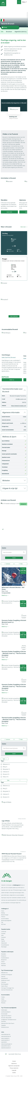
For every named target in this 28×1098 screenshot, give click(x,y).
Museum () (6, 774)
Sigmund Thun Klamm (6, 1015)
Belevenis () (6, 764)
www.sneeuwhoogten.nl (6, 1044)
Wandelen (3, 954)
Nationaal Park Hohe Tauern (7, 1023)
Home (2, 911)
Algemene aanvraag (21, 31)
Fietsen (3, 961)
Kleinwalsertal (4, 978)
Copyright (14, 1070)
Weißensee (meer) (5, 980)
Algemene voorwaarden (14, 1065)
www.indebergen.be (5, 1034)
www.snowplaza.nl (5, 1038)
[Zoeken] (19, 2)
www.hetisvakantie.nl (6, 1047)
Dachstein (3, 1021)
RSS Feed (3, 924)
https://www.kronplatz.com (18, 405)
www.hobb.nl (4, 1042)
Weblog (3, 913)
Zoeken (14, 557)
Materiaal (3, 965)
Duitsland (3, 937)
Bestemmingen (4, 914)
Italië (2, 935)
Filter (21, 563)
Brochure (9, 31)
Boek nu (4, 595)
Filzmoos (3, 976)
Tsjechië (3, 941)
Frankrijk (3, 933)
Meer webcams (14, 316)
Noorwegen (4, 946)
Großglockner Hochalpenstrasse (8, 1019)
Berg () (5, 767)
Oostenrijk (3, 931)
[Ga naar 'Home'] (3, 3)
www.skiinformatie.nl (6, 1046)
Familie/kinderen (5, 958)
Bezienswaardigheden (6, 920)
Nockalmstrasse (5, 1027)
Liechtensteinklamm (6, 1012)
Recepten (3, 963)
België (2, 939)
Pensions (3, 1002)
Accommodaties (5, 918)
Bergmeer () (6, 769)
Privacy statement (14, 1068)
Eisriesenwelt (4, 1014)
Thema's (3, 916)
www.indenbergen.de (6, 1036)
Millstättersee (4, 972)
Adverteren (14, 1063)
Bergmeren (4, 959)
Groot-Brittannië (5, 945)
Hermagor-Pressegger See (7, 988)
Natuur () (5, 777)
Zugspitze (3, 1025)
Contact (14, 1061)
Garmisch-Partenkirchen (7, 990)
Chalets (3, 997)
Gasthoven (3, 1001)
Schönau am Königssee (6, 974)
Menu (24, 2)
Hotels (2, 999)
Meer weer (23, 227)
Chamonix (3, 982)
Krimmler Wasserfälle (6, 1017)
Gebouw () (6, 771)
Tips (2, 922)
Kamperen (3, 956)
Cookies (14, 1072)
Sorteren (8, 563)
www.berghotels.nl (5, 1040)
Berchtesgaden (4, 984)
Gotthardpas (4, 1010)
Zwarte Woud (4, 986)
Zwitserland (4, 943)
